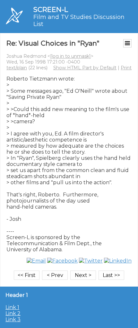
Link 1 (12, 307)
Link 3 (13, 319)
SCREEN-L (50, 9)
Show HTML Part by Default (84, 68)
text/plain (16, 68)
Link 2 (13, 313)
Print (126, 68)
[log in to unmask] (70, 56)
